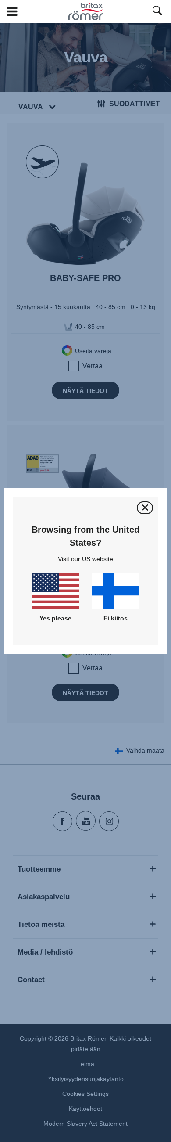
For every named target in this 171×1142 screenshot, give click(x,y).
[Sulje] (145, 507)
